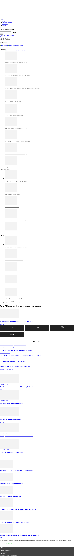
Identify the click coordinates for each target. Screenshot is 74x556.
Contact (4, 25)
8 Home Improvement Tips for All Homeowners (13, 345)
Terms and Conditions (7, 22)
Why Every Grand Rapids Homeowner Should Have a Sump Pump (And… (18, 285)
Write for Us (5, 24)
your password (14, 32)
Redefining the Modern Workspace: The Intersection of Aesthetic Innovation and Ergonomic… (22, 88)
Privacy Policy (5, 21)
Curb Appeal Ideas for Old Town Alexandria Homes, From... (16, 436)
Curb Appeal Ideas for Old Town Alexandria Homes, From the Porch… (17, 247)
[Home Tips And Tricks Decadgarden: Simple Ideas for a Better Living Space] (11, 72)
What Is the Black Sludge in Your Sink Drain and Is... (14, 522)
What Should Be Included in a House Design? (12, 361)
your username (14, 30)
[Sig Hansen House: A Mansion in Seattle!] (11, 191)
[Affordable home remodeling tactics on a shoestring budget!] (9, 317)
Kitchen (13, 50)
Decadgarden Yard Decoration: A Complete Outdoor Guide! (16, 62)
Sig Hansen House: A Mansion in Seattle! (12, 194)
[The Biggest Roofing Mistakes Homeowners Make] (11, 112)
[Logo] (4, 45)
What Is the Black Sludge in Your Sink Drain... (12, 452)
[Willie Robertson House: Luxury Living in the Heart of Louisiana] (11, 230)
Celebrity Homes (6, 169)
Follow (37, 325)
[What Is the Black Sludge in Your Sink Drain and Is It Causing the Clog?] (11, 257)
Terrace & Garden (28, 50)
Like (12, 325)
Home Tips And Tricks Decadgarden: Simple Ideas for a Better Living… (18, 75)
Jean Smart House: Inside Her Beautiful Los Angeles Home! (16, 181)
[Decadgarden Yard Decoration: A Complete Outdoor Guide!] (11, 59)
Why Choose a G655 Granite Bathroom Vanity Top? (14, 101)
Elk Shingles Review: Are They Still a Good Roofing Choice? (16, 128)
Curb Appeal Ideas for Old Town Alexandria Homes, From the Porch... (19, 509)
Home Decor (5, 49)
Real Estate (3, 353)
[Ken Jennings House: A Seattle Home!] (11, 204)
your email (13, 41)
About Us (4, 19)
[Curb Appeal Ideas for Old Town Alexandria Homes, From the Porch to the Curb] (11, 244)
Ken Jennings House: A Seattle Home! (12, 207)
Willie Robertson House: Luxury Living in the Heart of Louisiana (16, 232)
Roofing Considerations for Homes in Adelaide (13, 167)
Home (3, 48)
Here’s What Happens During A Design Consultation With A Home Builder (20, 356)
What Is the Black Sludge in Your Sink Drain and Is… (14, 260)
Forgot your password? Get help (7, 35)
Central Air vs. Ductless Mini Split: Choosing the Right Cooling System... (20, 535)
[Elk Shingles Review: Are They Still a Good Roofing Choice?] (11, 125)
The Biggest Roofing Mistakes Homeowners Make (14, 115)
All (5, 50)
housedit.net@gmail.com (8, 543)
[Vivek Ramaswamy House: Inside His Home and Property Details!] (11, 217)
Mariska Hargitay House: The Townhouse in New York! (15, 366)
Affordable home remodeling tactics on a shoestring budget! (16, 321)
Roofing (4, 103)
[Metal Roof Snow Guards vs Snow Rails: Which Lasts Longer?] (11, 151)
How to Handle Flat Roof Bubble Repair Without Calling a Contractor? (18, 141)
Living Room (18, 50)
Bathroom (8, 50)
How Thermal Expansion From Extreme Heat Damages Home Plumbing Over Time (20, 298)
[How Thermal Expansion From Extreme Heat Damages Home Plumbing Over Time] (11, 296)
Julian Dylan (2, 324)
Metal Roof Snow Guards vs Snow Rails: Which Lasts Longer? (16, 154)
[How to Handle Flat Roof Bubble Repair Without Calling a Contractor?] (11, 138)
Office (22, 50)
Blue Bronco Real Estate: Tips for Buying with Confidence (16, 350)
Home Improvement (6, 235)
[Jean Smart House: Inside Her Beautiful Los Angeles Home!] (11, 178)
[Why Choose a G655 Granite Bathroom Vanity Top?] (11, 98)
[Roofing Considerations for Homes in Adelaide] (11, 164)
